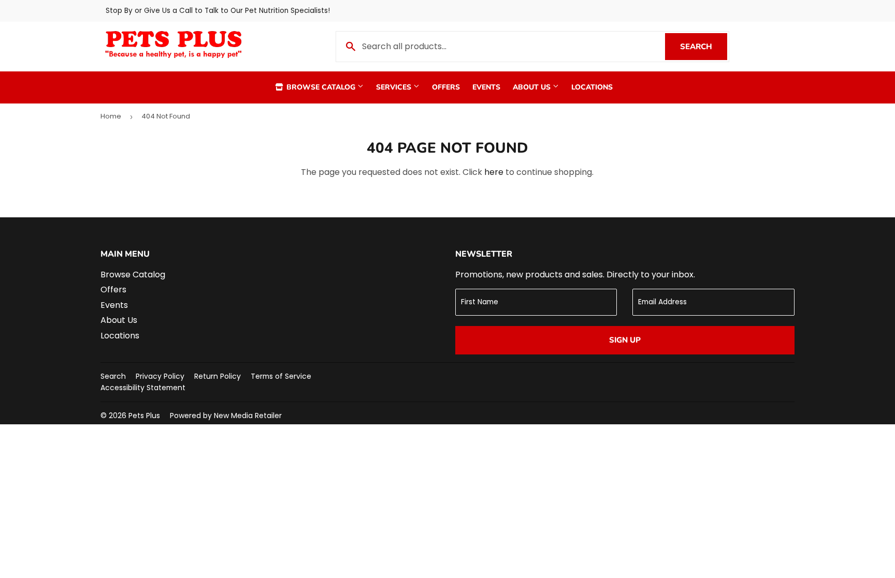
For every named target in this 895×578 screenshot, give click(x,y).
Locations (592, 87)
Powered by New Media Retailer (226, 415)
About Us (533, 87)
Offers (446, 87)
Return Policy (217, 376)
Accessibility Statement (142, 387)
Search (703, 46)
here (493, 172)
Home (110, 116)
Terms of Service (281, 376)
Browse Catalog (320, 87)
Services (394, 87)
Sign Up (625, 340)
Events (486, 87)
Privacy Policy (160, 376)
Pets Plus (144, 415)
